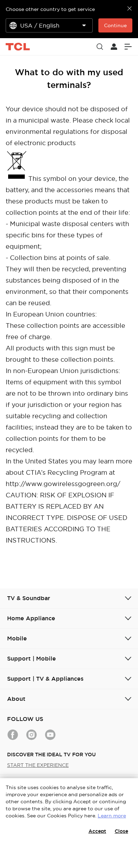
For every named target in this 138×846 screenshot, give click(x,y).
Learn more (112, 815)
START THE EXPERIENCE (38, 765)
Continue (115, 25)
